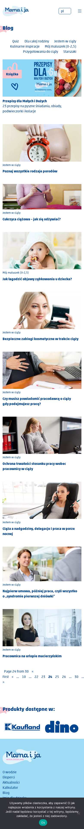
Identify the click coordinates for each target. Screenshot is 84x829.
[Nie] (78, 813)
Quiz (15, 41)
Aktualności (11, 782)
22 (36, 677)
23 (43, 677)
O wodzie (10, 772)
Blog (6, 793)
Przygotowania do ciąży (40, 51)
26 (64, 677)
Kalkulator (10, 788)
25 (57, 677)
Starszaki (69, 51)
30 (76, 677)
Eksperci (9, 777)
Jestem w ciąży (65, 41)
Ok (43, 822)
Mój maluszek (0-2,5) (60, 46)
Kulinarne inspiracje (25, 46)
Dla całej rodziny (37, 41)
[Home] (16, 10)
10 (24, 677)
